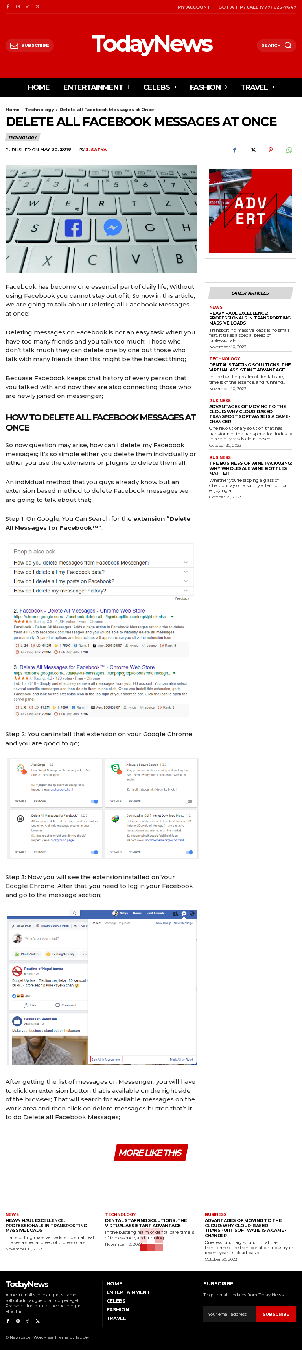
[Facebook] (8, 7)
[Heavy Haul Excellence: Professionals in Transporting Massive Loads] (51, 1188)
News (216, 307)
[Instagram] (17, 7)
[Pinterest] (270, 150)
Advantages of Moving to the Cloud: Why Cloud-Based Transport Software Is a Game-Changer (250, 414)
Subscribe (276, 1314)
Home (13, 109)
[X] (38, 7)
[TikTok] (28, 7)
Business (220, 401)
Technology (39, 109)
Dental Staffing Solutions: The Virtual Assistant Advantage (250, 367)
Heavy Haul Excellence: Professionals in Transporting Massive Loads (250, 318)
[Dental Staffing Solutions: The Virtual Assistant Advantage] (151, 1188)
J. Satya (96, 149)
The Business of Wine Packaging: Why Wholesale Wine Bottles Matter (250, 468)
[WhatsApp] (288, 150)
